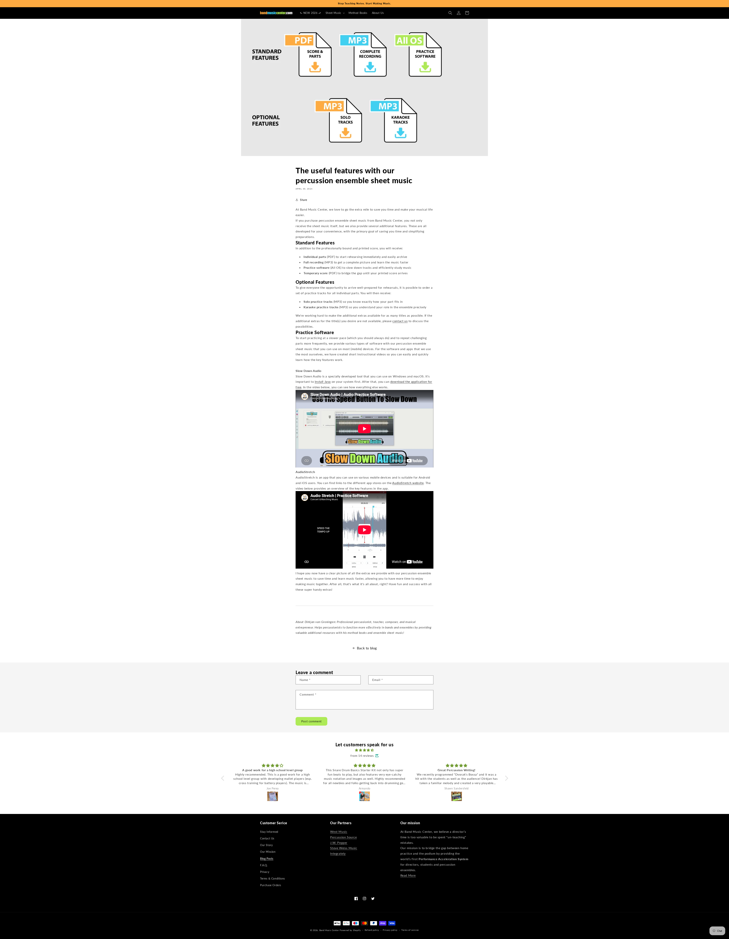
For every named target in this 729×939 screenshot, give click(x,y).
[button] (334, 13)
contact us (400, 321)
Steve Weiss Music (343, 848)
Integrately (338, 853)
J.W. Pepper (338, 842)
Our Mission (268, 851)
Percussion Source (343, 837)
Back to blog (367, 648)
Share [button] (303, 199)
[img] (364, 750)
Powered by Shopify (350, 930)
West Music (338, 831)
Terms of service (410, 930)
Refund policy (372, 930)
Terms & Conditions (272, 878)
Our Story (266, 845)
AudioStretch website (408, 483)
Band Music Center (329, 930)
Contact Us (267, 838)
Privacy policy (390, 930)
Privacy (264, 871)
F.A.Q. (264, 865)
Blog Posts (266, 858)
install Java (323, 381)
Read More (408, 875)
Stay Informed (269, 831)
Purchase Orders (270, 885)
